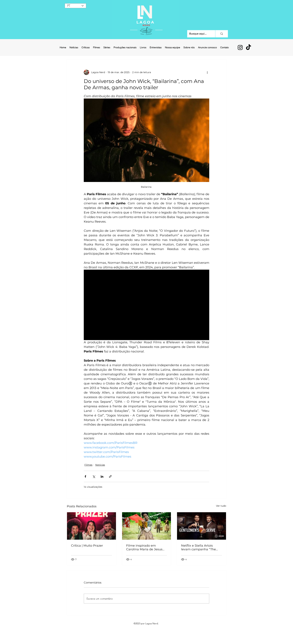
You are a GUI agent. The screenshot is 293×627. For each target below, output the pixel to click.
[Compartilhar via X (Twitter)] (93, 476)
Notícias (100, 464)
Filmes (88, 464)
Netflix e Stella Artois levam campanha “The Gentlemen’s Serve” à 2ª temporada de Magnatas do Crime (200, 547)
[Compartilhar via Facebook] (85, 476)
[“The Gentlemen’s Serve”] (201, 526)
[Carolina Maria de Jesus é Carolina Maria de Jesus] (146, 526)
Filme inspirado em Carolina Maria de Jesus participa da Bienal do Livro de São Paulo (144, 547)
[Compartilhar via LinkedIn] (102, 476)
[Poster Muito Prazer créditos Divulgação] (91, 526)
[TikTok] (248, 47)
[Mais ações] (207, 72)
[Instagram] (240, 47)
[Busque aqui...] (221, 33)
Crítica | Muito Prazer (87, 545)
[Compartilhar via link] (110, 476)
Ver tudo (221, 505)
